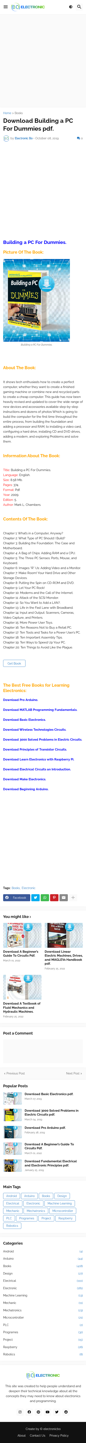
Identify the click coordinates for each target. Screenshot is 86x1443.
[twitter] (56, 1412)
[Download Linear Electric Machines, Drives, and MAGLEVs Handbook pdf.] (64, 935)
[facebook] (29, 1412)
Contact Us (37, 1435)
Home (7, 113)
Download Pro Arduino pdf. (45, 1128)
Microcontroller (62, 1211)
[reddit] (66, 1412)
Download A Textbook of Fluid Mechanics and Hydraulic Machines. (21, 1007)
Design (62, 1196)
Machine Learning (60, 1203)
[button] (5, 7)
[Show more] (73, 897)
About (22, 1435)
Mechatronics (36, 1211)
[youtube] (47, 1412)
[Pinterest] (54, 897)
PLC (9, 1218)
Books (19, 113)
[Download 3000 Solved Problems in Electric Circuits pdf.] (12, 1115)
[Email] (63, 897)
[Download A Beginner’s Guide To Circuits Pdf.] (22, 935)
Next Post (73, 1073)
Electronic (28, 888)
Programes (26, 1218)
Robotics (12, 1225)
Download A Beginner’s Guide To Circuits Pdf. (20, 954)
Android (11, 1196)
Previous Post (15, 1073)
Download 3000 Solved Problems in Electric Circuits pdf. (51, 1113)
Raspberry (65, 1218)
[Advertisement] (43, 60)
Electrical (12, 1203)
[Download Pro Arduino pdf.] (12, 1132)
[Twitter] (35, 897)
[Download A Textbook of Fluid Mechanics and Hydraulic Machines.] (22, 987)
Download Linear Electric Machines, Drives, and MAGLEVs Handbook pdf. (64, 958)
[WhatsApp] (45, 897)
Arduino (29, 1196)
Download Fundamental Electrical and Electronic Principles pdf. (51, 1163)
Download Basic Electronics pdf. (49, 1094)
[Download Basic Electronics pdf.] (12, 1098)
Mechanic (12, 1211)
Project (46, 1218)
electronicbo (52, 1429)
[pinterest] (38, 1412)
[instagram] (20, 1412)
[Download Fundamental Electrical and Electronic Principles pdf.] (12, 1165)
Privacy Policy (59, 1435)
